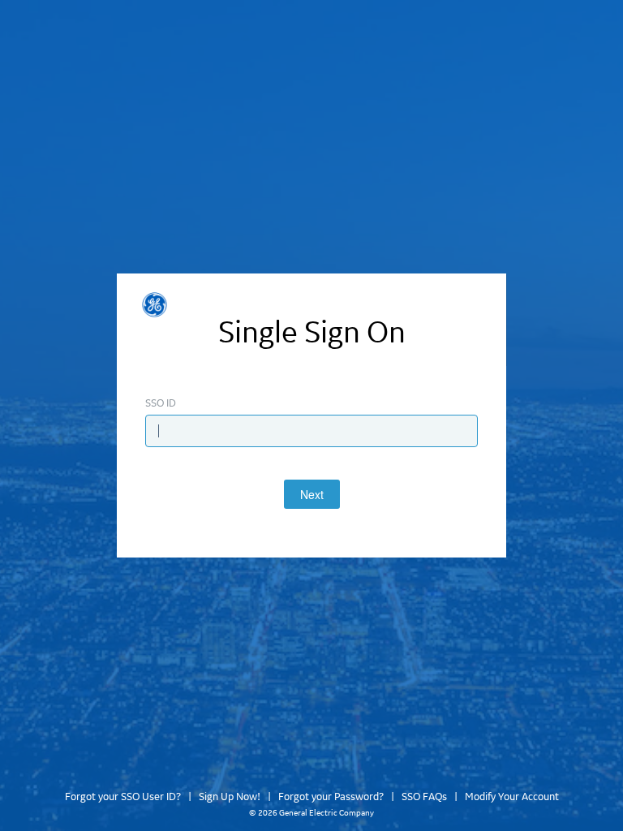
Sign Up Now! (229, 797)
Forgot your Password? (331, 797)
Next (312, 494)
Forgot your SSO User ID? (123, 797)
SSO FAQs (424, 797)
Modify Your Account (512, 797)
